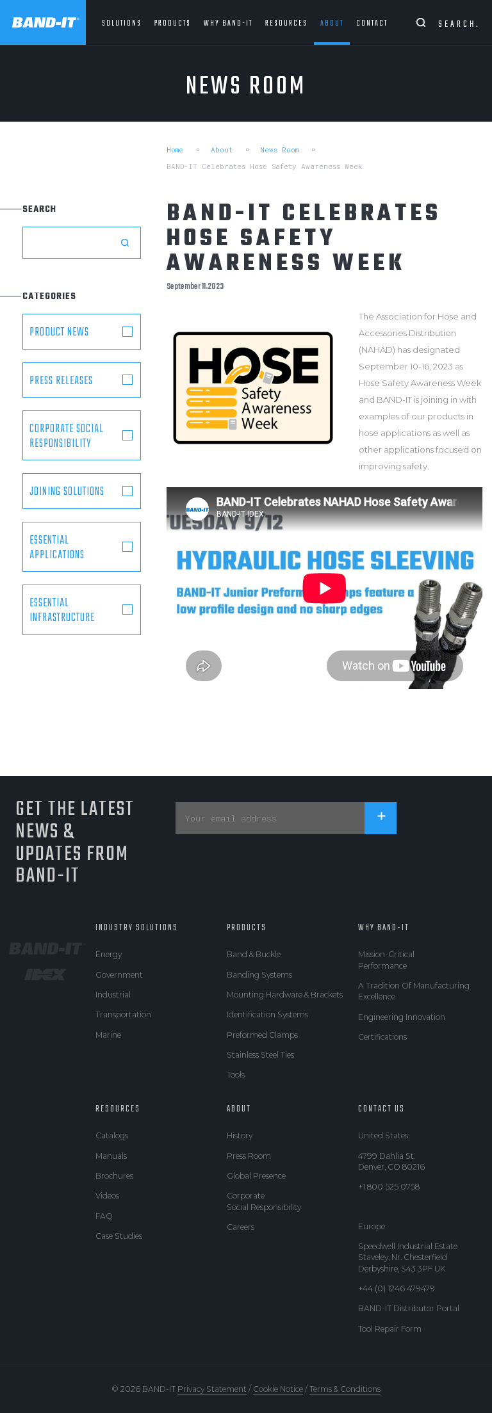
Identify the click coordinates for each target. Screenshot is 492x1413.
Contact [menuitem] (372, 23)
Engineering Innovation (401, 1017)
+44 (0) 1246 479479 (396, 1288)
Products (246, 928)
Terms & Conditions (345, 1389)
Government (119, 975)
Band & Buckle (254, 954)
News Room (279, 149)
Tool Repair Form (390, 1329)
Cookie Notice (278, 1389)
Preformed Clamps (262, 1035)
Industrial (113, 994)
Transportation (123, 1014)
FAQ (104, 1216)
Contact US (381, 1109)
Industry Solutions (136, 928)
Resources (117, 1109)
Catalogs (111, 1135)
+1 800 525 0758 (389, 1186)
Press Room (249, 1156)
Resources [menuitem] (286, 23)
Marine (108, 1035)
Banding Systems (259, 975)
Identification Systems (267, 1014)
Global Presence (256, 1176)
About (222, 149)
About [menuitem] (331, 23)
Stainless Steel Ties (260, 1055)
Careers (240, 1227)
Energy (108, 954)
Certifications (382, 1037)
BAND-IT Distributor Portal (408, 1308)
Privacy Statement (212, 1389)
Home (175, 149)
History (239, 1135)
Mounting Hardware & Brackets (285, 994)
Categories (49, 296)
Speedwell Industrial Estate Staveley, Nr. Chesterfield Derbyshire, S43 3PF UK (407, 1257)
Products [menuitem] (172, 23)
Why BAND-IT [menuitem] (228, 23)
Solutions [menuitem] (122, 23)
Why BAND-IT (383, 928)
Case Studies (118, 1236)
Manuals (111, 1156)
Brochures (114, 1176)
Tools (236, 1074)
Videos (107, 1195)
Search (39, 209)
